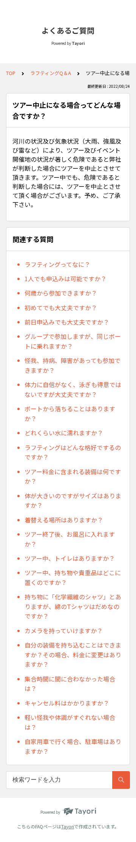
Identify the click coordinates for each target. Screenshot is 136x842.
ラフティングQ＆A (50, 73)
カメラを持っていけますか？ (64, 630)
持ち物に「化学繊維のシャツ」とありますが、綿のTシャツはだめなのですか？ (73, 606)
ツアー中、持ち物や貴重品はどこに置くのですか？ (73, 577)
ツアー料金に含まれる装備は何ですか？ (73, 476)
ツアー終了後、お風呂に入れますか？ (70, 539)
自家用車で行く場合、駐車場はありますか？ (73, 746)
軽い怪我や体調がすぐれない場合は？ (70, 722)
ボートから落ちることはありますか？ (70, 413)
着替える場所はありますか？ (64, 519)
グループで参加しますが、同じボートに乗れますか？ (73, 341)
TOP (10, 73)
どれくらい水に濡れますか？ (64, 432)
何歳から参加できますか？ (61, 292)
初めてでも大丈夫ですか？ (61, 307)
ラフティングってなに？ (57, 264)
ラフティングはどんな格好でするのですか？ (73, 452)
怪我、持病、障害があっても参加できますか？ (73, 365)
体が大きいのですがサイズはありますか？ (73, 500)
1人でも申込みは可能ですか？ (66, 278)
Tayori (67, 826)
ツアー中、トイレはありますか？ (70, 558)
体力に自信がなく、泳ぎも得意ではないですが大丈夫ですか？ (73, 389)
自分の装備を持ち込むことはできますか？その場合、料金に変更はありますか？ (73, 654)
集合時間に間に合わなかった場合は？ (70, 683)
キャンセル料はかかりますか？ (67, 702)
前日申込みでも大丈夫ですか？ (67, 321)
